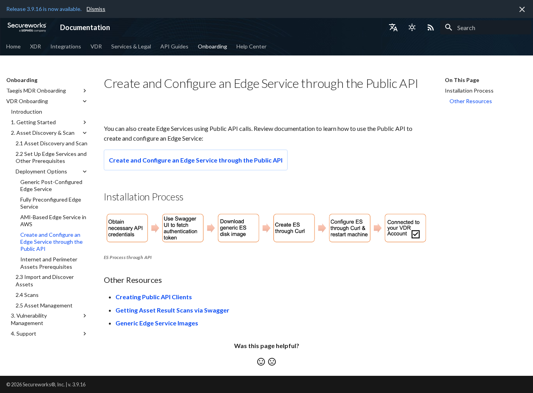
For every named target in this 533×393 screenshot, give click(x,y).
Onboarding (212, 46)
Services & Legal (131, 46)
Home (13, 46)
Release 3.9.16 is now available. (44, 8)
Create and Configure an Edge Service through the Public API (195, 160)
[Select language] (393, 27)
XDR (35, 46)
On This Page (462, 80)
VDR (96, 46)
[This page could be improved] (272, 361)
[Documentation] (27, 27)
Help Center (251, 46)
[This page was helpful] (261, 361)
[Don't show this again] (522, 9)
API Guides (174, 46)
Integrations (65, 46)
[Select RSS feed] (431, 27)
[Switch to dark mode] (412, 27)
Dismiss (96, 8)
